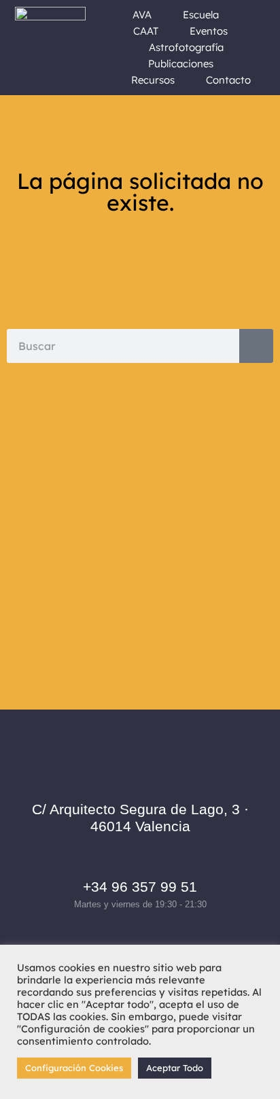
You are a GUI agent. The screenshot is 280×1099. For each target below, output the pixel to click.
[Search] (256, 346)
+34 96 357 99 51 (140, 886)
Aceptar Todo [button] (174, 1067)
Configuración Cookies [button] (74, 1067)
